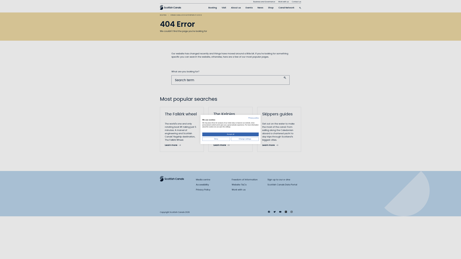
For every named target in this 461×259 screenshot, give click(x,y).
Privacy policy (253, 118)
